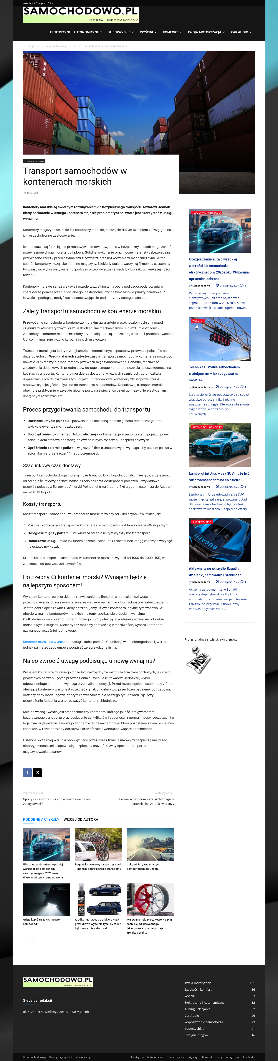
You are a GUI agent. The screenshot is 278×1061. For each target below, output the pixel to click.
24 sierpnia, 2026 (229, 285)
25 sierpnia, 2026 (229, 387)
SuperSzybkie (119, 32)
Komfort (170, 32)
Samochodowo (201, 285)
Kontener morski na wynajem (45, 642)
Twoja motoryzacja (204, 32)
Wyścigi (146, 32)
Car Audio (239, 32)
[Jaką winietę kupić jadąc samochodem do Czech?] (150, 844)
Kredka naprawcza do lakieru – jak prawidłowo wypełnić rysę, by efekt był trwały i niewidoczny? (98, 924)
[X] (37, 772)
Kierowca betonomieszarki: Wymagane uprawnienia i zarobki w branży (146, 801)
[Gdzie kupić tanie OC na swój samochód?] (46, 899)
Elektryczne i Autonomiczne (74, 32)
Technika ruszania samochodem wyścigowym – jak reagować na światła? (214, 373)
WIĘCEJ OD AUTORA (81, 819)
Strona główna (31, 46)
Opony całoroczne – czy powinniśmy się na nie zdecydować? (56, 801)
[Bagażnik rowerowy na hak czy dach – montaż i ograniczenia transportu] (98, 844)
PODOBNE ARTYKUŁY (41, 819)
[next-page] (32, 941)
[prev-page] (25, 941)
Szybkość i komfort (207, 427)
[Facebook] (27, 772)
